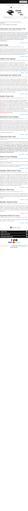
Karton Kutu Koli (6, 96)
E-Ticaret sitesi (20, 245)
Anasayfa (2, 22)
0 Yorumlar (22, 42)
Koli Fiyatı (4, 45)
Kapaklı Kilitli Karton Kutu (10, 171)
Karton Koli (8, 60)
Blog (6, 22)
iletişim (19, 7)
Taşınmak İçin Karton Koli (10, 75)
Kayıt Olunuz (21, 5)
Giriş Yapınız (14, 5)
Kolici (17, 46)
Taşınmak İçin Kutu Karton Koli (12, 29)
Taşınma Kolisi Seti (8, 137)
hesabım (14, 7)
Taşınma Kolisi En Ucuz (9, 216)
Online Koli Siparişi (8, 59)
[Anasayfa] (11, 7)
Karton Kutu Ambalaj (8, 157)
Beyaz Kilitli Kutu (7, 190)
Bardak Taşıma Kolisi (8, 202)
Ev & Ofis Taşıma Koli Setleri (14, 22)
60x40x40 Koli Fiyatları (9, 117)
